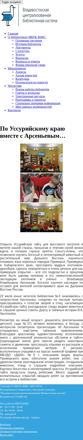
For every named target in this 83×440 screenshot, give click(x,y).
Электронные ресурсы (30, 96)
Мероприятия (17, 68)
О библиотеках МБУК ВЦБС (27, 37)
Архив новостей (26, 75)
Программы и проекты (30, 99)
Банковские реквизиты (12, 427)
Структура (22, 51)
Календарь (22, 78)
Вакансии (21, 58)
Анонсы (20, 72)
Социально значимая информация (37, 103)
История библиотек (28, 44)
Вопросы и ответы (27, 61)
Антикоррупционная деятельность (18, 431)
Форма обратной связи (30, 65)
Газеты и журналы (27, 92)
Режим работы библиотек (32, 89)
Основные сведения (28, 40)
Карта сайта (6, 434)
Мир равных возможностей (33, 106)
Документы (23, 47)
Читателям (15, 85)
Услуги (20, 54)
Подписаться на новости (31, 82)
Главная (13, 33)
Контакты (14, 110)
